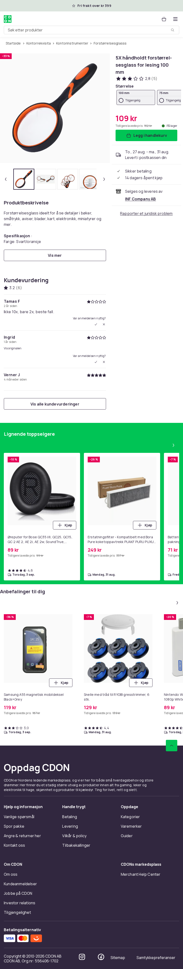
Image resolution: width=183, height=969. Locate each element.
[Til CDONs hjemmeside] (7, 19)
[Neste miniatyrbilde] (104, 179)
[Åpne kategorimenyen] (175, 19)
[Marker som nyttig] (96, 324)
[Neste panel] (173, 445)
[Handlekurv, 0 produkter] (164, 19)
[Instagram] (82, 957)
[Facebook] (101, 957)
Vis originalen (12, 348)
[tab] (23, 179)
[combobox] (91, 30)
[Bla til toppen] (171, 745)
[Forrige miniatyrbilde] (5, 179)
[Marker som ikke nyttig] (104, 324)
